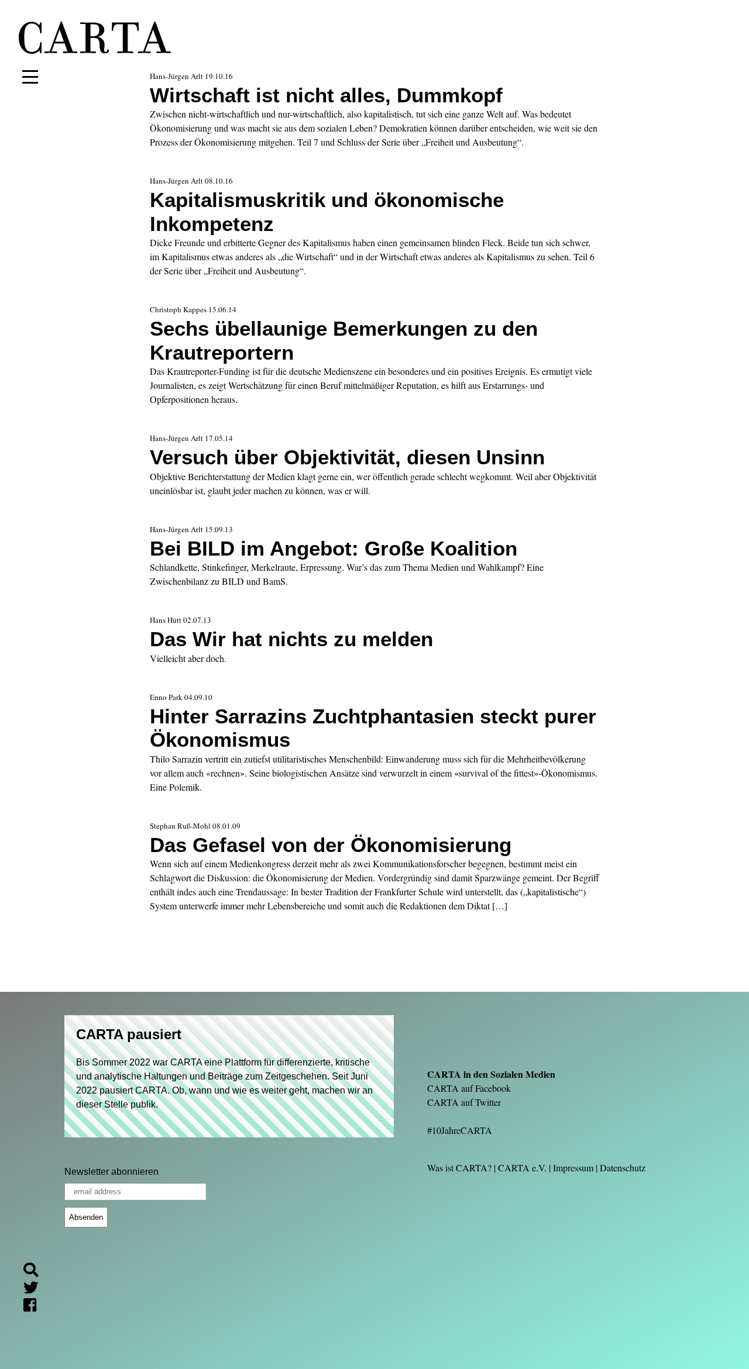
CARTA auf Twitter (464, 1102)
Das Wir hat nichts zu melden (291, 638)
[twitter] (35, 1288)
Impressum (573, 1167)
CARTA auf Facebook (469, 1088)
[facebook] (34, 1306)
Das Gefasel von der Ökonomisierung (330, 844)
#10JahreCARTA (459, 1130)
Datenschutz (622, 1167)
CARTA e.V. (522, 1167)
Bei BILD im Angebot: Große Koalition (333, 548)
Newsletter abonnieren (111, 1172)
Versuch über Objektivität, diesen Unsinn (347, 457)
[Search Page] (35, 1271)
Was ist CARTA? (459, 1167)
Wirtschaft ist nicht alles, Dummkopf (326, 95)
